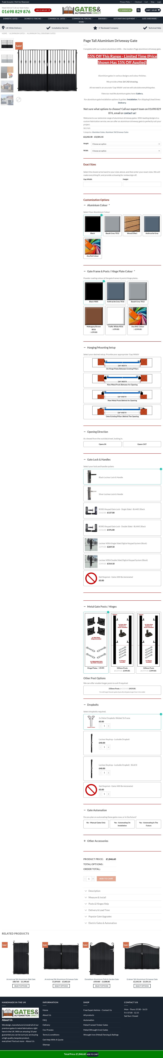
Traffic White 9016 (115, 326)
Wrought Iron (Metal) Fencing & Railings (101, 1034)
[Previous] (19, 70)
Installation (132, 99)
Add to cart (106, 878)
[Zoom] (18, 99)
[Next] (75, 70)
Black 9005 (93, 301)
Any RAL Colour (137, 326)
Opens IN (102, 444)
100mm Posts (122, 668)
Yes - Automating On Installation (122, 824)
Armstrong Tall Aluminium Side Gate (20, 979)
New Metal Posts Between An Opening (122, 385)
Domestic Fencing (32, 19)
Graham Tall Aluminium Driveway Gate (142, 979)
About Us (30, 1041)
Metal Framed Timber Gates (95, 1025)
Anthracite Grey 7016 (115, 301)
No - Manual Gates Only (95, 823)
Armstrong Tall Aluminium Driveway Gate (61, 979)
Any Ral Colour (93, 256)
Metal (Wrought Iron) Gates (95, 1030)
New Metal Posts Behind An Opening (122, 400)
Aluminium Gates (17, 33)
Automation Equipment (124, 19)
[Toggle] (85, 891)
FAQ (45, 1020)
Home (4, 33)
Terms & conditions (51, 1034)
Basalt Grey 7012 (112, 233)
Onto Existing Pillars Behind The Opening (122, 416)
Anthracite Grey (152, 233)
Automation (88, 1020)
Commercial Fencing (81, 19)
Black (92, 233)
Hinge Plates (92, 668)
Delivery (122, 102)
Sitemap (46, 1044)
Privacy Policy (125, 2)
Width (85, 151)
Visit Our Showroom (22, 2)
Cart (146, 2)
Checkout (138, 2)
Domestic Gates (10, 19)
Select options (20, 986)
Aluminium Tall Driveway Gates (41, 33)
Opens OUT (142, 444)
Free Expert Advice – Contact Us (97, 1010)
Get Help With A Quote (53, 1039)
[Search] (139, 10)
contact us (129, 113)
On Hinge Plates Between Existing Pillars (122, 369)
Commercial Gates (56, 19)
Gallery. (139, 93)
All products (88, 1015)
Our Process (48, 1030)
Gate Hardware (149, 19)
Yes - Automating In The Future (148, 824)
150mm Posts (114, 688)
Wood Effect (132, 233)
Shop (152, 2)
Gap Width (87, 179)
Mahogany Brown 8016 (94, 328)
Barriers (102, 19)
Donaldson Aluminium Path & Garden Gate (102, 979)
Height (86, 143)
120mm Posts (148, 668)
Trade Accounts (7, 2)
